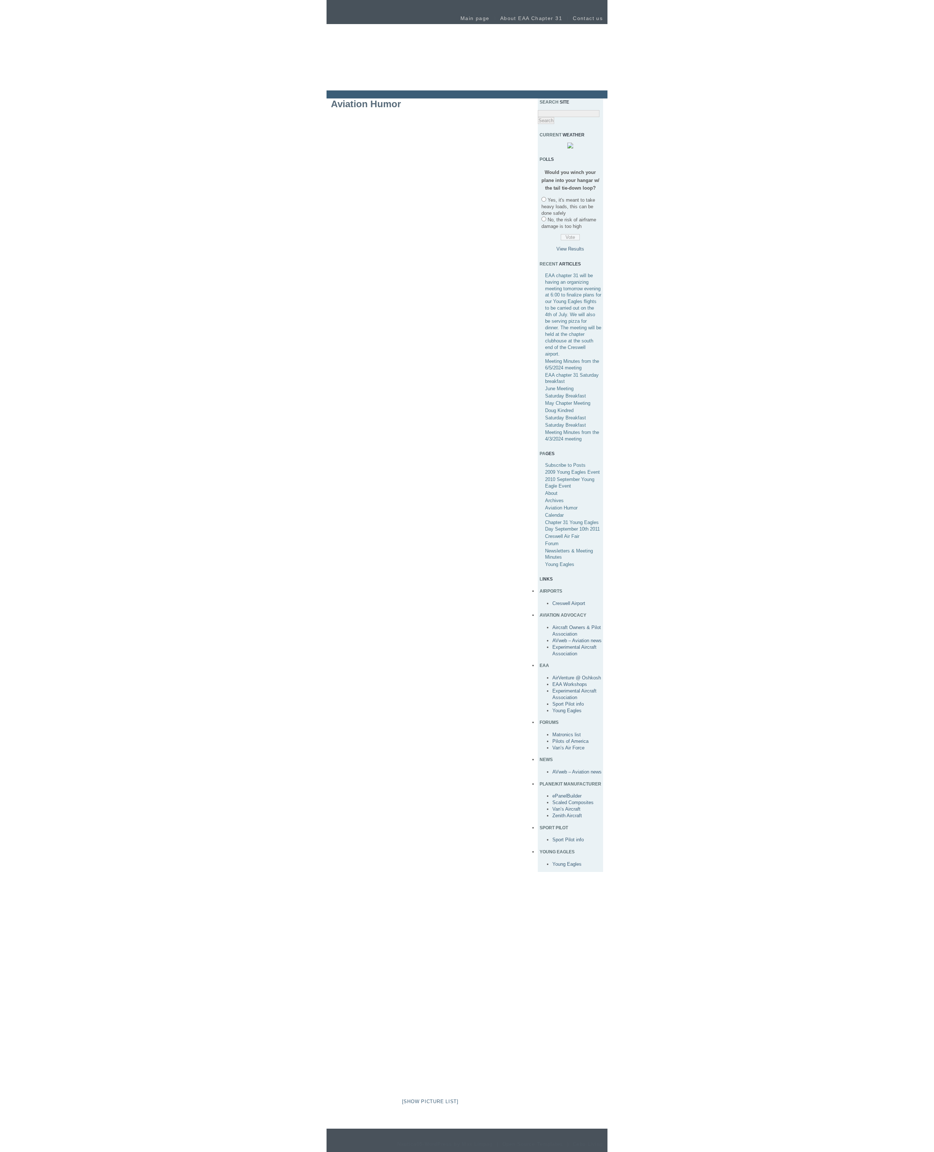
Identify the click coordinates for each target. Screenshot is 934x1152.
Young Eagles (559, 564)
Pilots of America (570, 741)
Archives (554, 500)
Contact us (588, 18)
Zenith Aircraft (567, 815)
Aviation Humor (561, 508)
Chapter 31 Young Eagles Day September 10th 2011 (572, 526)
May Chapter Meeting (567, 403)
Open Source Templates (532, 1144)
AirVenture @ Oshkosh (576, 677)
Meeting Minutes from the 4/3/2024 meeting (572, 436)
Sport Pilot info (568, 704)
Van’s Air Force (568, 747)
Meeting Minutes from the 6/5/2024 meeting (572, 364)
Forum (552, 543)
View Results (570, 249)
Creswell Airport (568, 603)
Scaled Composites (573, 802)
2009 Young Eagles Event (572, 472)
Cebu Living (588, 1144)
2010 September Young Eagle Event (569, 483)
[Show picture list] (430, 1101)
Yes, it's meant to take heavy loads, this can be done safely (568, 206)
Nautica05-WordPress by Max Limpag (445, 1144)
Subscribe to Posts (565, 465)
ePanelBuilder (567, 796)
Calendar (554, 515)
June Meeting (559, 388)
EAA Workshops (569, 684)
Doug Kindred (559, 410)
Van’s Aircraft (566, 809)
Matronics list (566, 734)
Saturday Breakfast (565, 396)
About (551, 493)
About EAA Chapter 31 (531, 18)
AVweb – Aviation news (577, 640)
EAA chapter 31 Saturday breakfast (572, 378)
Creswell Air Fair (562, 536)
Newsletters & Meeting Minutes (569, 554)
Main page (475, 18)
